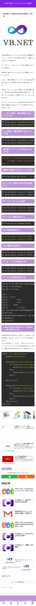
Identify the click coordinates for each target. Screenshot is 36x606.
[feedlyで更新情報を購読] (9, 476)
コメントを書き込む (18, 582)
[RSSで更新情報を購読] (26, 476)
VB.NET (9, 468)
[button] (32, 369)
